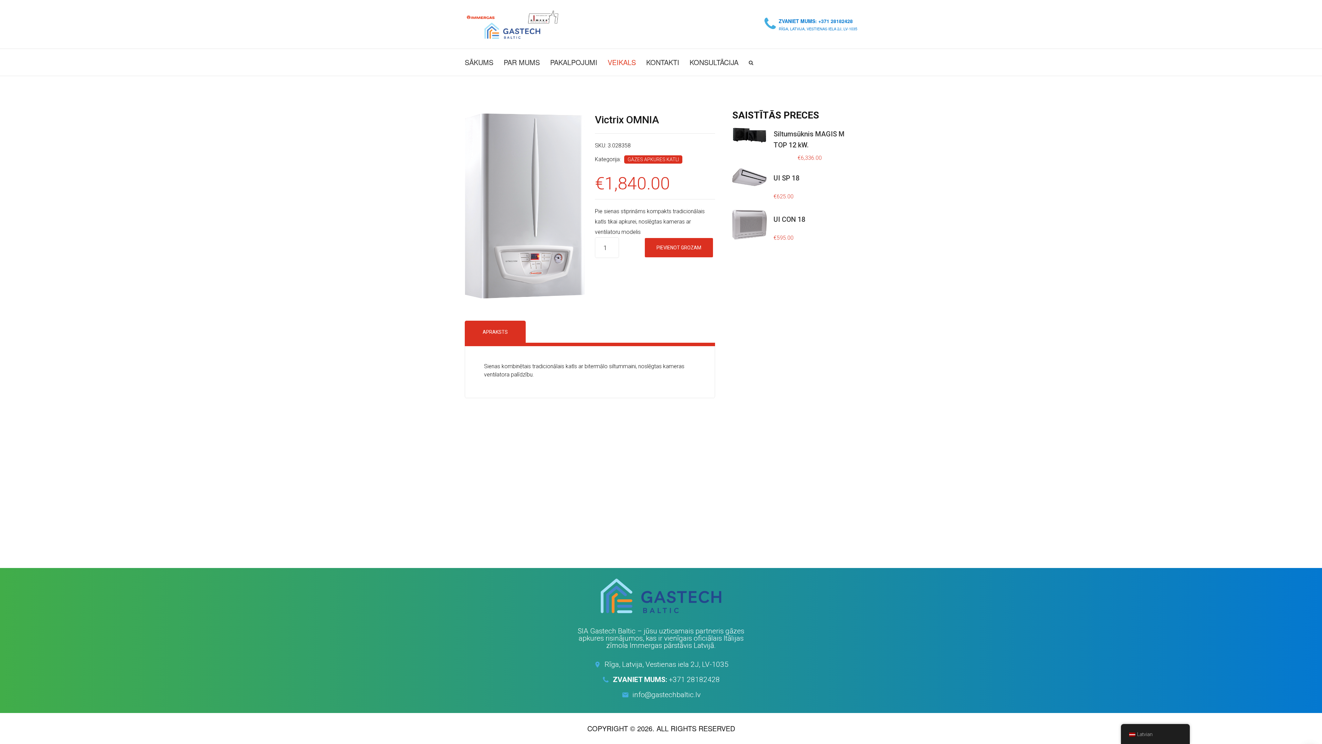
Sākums (479, 62)
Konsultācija (714, 62)
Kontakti (662, 62)
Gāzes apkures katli (653, 159)
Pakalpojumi (573, 62)
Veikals (622, 62)
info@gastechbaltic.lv (666, 695)
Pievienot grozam (679, 247)
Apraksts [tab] (495, 332)
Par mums (522, 62)
